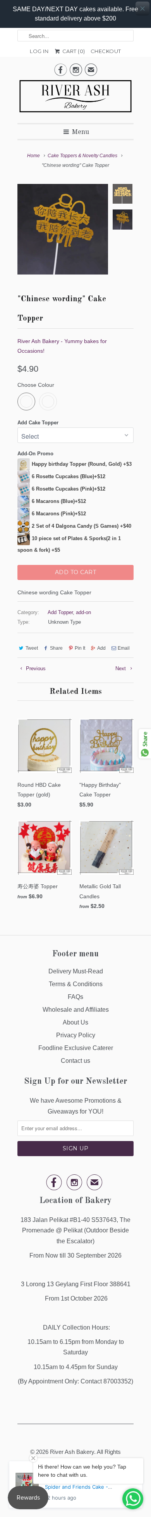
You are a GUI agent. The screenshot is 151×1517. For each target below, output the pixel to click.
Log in (39, 51)
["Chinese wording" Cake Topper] (62, 229)
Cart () (73, 51)
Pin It (80, 648)
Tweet (32, 648)
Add (101, 648)
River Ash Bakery (72, 1451)
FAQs (75, 997)
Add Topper (60, 612)
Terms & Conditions (76, 984)
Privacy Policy (75, 1035)
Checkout (106, 51)
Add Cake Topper (37, 423)
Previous (35, 668)
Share (56, 648)
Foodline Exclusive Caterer (75, 1048)
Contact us (75, 1060)
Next (121, 668)
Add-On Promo (35, 453)
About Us (75, 1022)
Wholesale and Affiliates (76, 1009)
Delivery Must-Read (75, 971)
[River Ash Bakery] (75, 98)
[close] (142, 8)
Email (124, 648)
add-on (83, 612)
